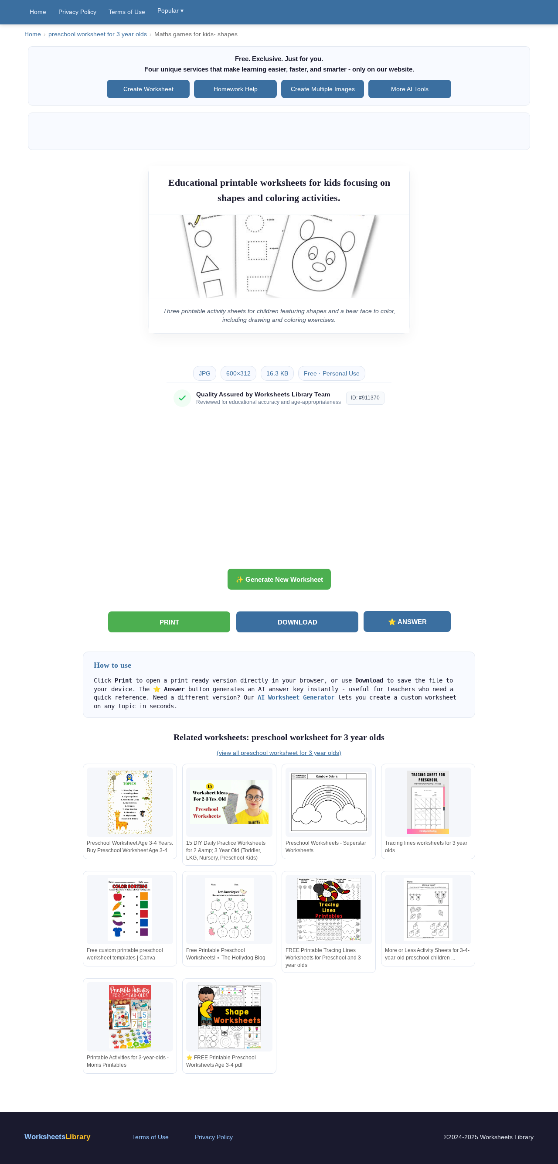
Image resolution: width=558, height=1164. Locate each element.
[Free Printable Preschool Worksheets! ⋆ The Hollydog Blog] (229, 909)
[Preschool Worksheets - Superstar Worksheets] (328, 802)
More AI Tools (410, 88)
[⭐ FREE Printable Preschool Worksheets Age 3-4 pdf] (229, 1016)
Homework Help (236, 88)
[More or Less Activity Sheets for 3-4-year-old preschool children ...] (428, 909)
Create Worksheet (148, 88)
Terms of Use (127, 11)
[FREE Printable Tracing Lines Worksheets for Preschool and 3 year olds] (328, 909)
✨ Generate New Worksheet (279, 579)
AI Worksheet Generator (296, 697)
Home (38, 11)
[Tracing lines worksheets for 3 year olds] (428, 802)
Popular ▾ (170, 10)
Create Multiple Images (323, 88)
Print (169, 622)
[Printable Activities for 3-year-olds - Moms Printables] (130, 1016)
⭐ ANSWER (407, 621)
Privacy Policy (77, 11)
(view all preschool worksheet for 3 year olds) (279, 752)
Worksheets (57, 1137)
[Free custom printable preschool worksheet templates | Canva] (130, 909)
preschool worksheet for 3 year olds (97, 34)
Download (297, 622)
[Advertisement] (279, 491)
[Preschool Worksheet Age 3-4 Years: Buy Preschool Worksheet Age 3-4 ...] (130, 802)
